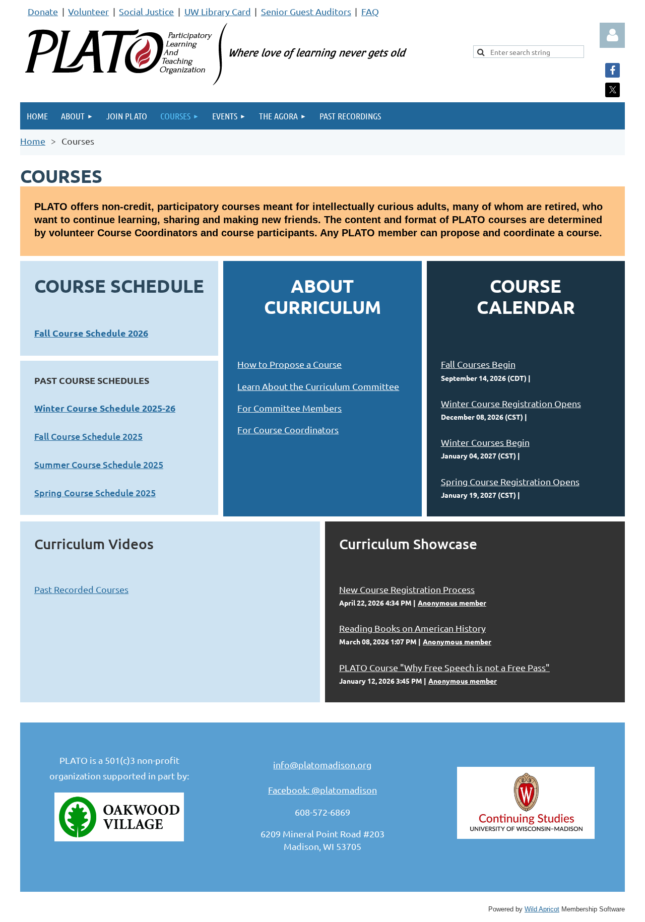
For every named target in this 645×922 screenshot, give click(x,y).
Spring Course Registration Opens (510, 481)
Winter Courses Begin (485, 442)
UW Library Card (217, 11)
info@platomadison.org (322, 764)
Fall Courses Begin (478, 364)
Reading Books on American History (412, 628)
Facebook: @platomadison (322, 789)
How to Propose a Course (289, 364)
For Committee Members (289, 408)
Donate (43, 11)
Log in (612, 35)
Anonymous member (452, 602)
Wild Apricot (542, 909)
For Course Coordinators (288, 429)
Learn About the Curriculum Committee (318, 386)
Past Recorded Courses (81, 589)
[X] (612, 90)
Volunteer (88, 11)
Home (32, 141)
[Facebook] (612, 70)
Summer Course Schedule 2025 (98, 464)
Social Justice (146, 11)
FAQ (370, 11)
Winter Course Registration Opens (511, 403)
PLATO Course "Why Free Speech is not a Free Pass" (444, 667)
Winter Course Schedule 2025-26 (104, 408)
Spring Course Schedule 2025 (95, 492)
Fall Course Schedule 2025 (88, 436)
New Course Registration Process (407, 589)
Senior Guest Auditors (306, 11)
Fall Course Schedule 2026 (91, 333)
